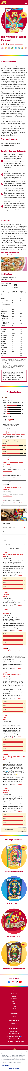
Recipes (14, 996)
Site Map (14, 1009)
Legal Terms (14, 1031)
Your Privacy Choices (14, 1036)
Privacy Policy (14, 1034)
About (14, 1016)
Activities (14, 998)
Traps (14, 1006)
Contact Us (14, 1024)
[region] (14, 1060)
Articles (14, 1001)
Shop (14, 1003)
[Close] (26, 1051)
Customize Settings (14, 1068)
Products (14, 993)
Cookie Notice (14, 1039)
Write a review (19, 44)
